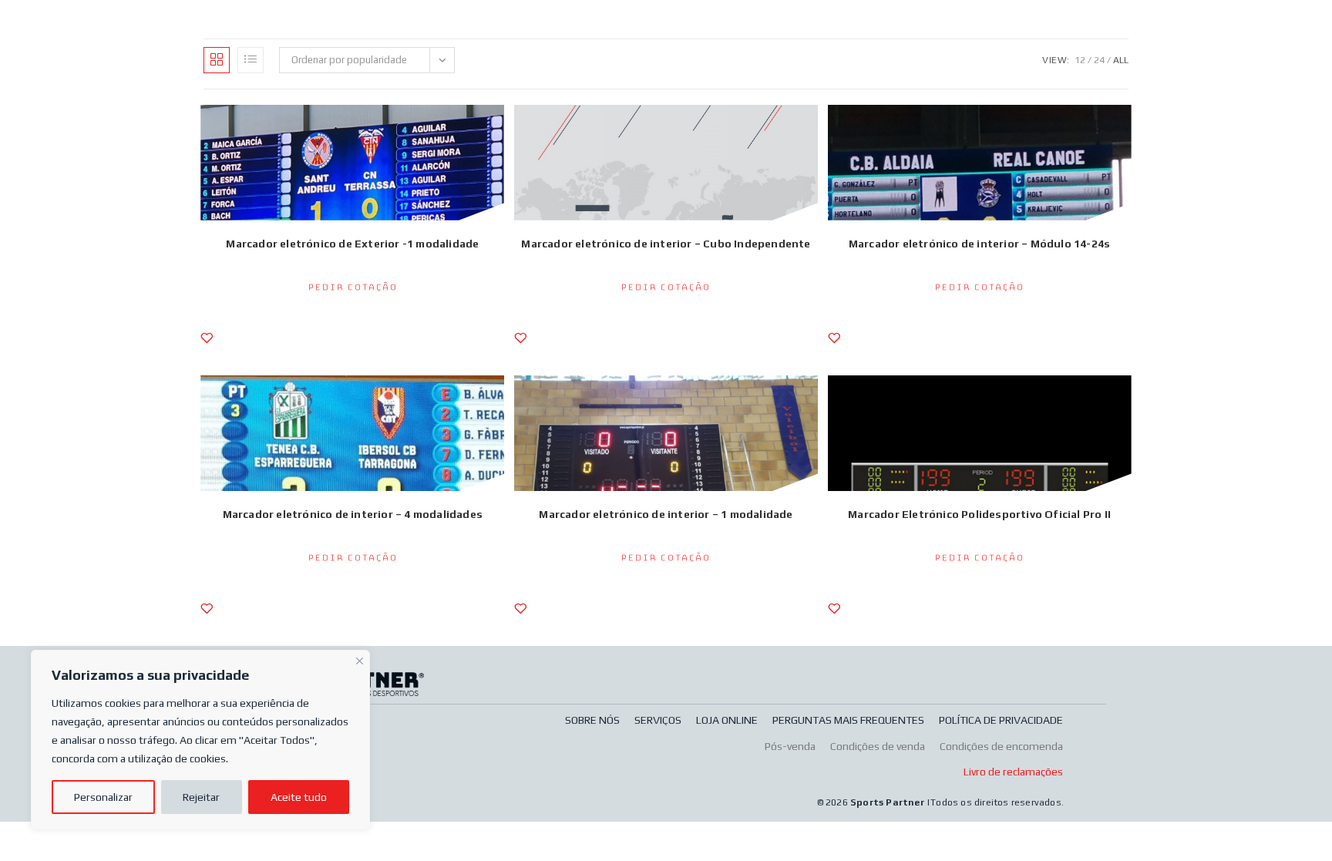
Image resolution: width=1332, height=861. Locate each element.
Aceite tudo (299, 797)
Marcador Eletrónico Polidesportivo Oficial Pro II (979, 514)
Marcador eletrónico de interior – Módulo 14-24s (979, 243)
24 (1099, 60)
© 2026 (833, 802)
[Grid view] (217, 60)
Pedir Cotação (353, 287)
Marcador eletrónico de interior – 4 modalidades (353, 514)
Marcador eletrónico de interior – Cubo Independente (665, 243)
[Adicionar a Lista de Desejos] (206, 337)
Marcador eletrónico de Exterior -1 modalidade (352, 243)
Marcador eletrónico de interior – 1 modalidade (665, 514)
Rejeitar (201, 797)
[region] (200, 740)
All (1120, 60)
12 (1080, 60)
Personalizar (103, 797)
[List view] (250, 60)
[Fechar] (359, 659)
